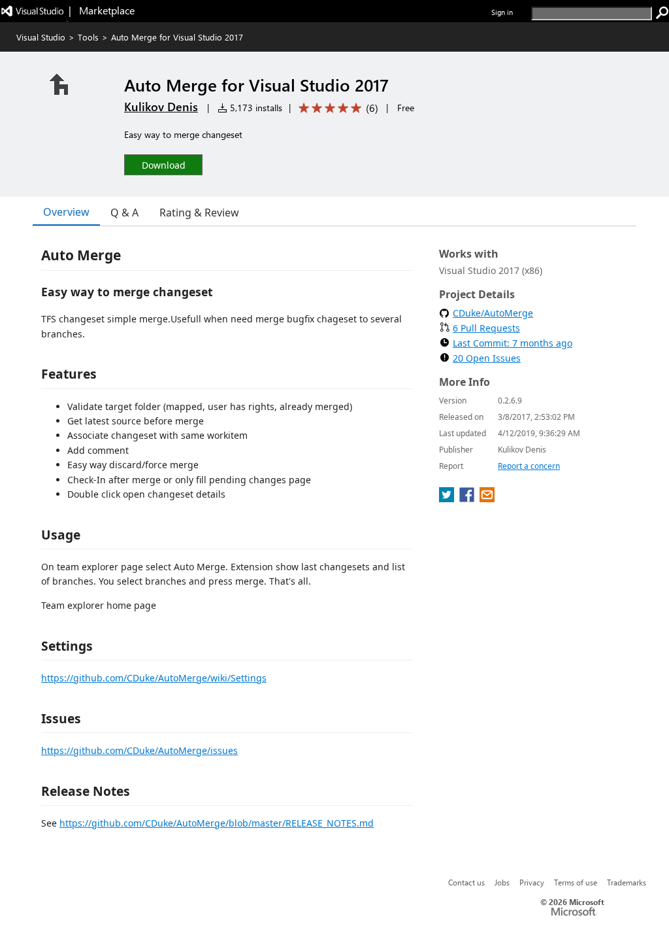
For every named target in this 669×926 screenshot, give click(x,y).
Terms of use (575, 882)
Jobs (502, 882)
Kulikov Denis (161, 106)
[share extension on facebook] (468, 498)
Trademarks (626, 882)
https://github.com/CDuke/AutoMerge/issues (139, 750)
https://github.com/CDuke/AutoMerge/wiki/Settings (154, 678)
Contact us (466, 882)
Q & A (124, 212)
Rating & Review (199, 212)
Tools (88, 37)
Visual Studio (40, 37)
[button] (163, 164)
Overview (66, 212)
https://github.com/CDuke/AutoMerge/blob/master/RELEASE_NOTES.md (216, 823)
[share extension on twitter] (448, 498)
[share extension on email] (487, 498)
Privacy (531, 882)
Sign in (502, 12)
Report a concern (529, 466)
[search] (662, 13)
